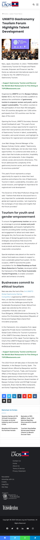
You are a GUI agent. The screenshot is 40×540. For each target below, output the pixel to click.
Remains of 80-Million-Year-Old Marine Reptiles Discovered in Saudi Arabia (28, 420)
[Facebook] (4, 396)
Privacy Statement (19, 471)
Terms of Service (19, 468)
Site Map (5, 487)
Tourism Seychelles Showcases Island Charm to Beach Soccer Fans (28, 431)
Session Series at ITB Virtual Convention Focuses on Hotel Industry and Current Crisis (10, 420)
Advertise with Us (8, 479)
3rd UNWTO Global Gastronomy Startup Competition (17, 294)
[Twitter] (9, 396)
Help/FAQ (5, 484)
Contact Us (17, 461)
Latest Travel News (15, 14)
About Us (16, 466)
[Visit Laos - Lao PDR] (10, 4)
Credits (4, 482)
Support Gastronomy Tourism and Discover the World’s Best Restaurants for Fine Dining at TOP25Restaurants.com (20, 86)
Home (6, 14)
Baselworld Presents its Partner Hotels (10, 429)
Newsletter (5, 477)
